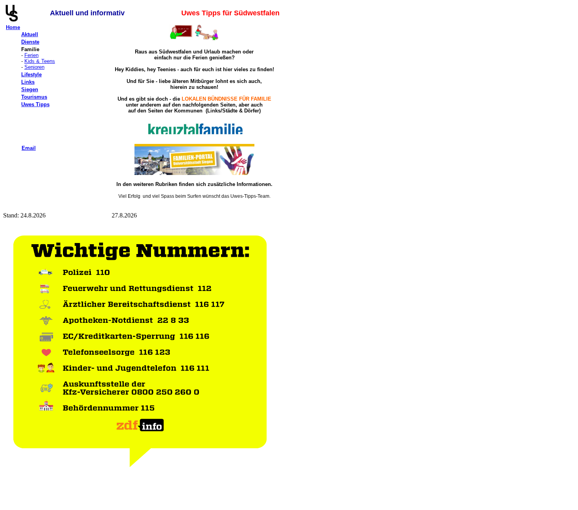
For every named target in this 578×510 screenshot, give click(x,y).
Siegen (29, 89)
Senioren (34, 67)
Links (28, 82)
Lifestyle (31, 74)
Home (13, 27)
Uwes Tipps (35, 104)
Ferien (31, 55)
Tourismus (34, 97)
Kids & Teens (39, 61)
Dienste (30, 42)
